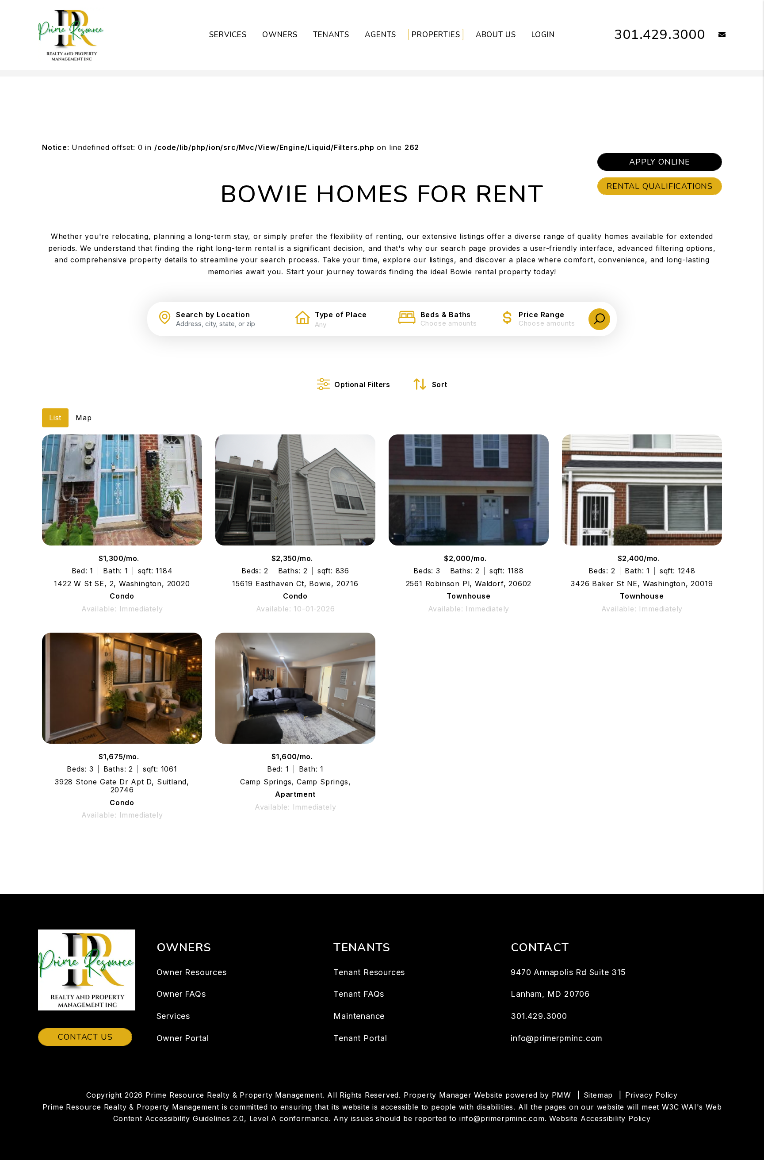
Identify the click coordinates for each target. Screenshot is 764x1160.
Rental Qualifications (660, 186)
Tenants (331, 35)
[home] (71, 34)
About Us (496, 35)
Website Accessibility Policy (599, 1118)
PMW (561, 1095)
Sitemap (598, 1095)
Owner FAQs (181, 994)
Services (228, 35)
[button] (715, 35)
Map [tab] (84, 417)
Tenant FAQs (358, 994)
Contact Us (85, 1037)
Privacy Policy (651, 1095)
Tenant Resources (369, 972)
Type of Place (341, 314)
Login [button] (543, 35)
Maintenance (359, 1016)
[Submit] (599, 319)
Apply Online (659, 162)
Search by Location (213, 314)
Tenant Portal (360, 1038)
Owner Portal (183, 1038)
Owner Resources (192, 972)
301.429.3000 (659, 35)
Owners (280, 35)
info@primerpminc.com (557, 1038)
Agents (380, 35)
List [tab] (55, 417)
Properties (436, 35)
